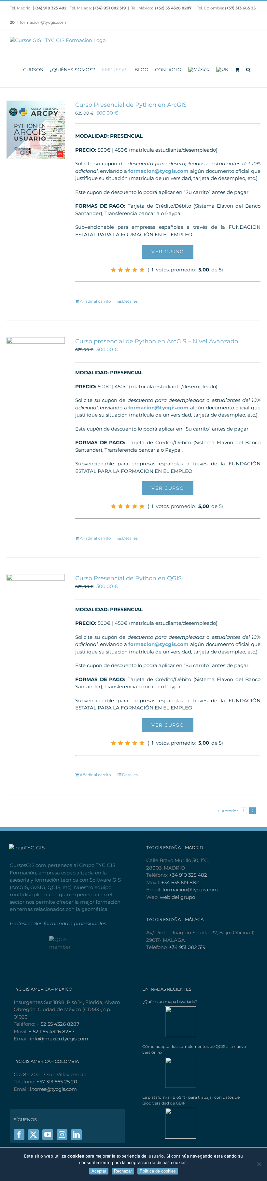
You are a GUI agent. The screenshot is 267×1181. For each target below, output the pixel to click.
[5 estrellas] (142, 270)
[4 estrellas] (135, 270)
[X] (33, 1134)
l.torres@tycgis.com (53, 1089)
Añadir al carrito (95, 301)
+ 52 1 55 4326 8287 (52, 1031)
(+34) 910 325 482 (50, 8)
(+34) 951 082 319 (109, 8)
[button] (248, 69)
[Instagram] (62, 1134)
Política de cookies (158, 1171)
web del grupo (177, 897)
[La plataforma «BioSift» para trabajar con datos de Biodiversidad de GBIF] (169, 1123)
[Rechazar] (259, 1164)
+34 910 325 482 (188, 875)
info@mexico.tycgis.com (59, 1039)
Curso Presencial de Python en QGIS (128, 578)
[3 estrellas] (127, 270)
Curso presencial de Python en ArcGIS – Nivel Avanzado (156, 341)
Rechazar (123, 1171)
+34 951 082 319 (187, 947)
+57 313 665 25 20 (56, 1081)
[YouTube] (47, 1134)
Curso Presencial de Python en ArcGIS (131, 104)
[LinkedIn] (76, 1134)
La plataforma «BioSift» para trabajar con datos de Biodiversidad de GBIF (191, 1100)
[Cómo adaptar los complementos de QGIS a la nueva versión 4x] (169, 1072)
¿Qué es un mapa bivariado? (170, 1001)
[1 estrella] (113, 270)
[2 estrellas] (120, 270)
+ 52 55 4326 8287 (57, 1024)
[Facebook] (19, 1134)
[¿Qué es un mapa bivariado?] (169, 1021)
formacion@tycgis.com (43, 22)
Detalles (130, 301)
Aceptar (98, 1171)
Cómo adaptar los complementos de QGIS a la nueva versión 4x (194, 1049)
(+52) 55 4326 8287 (173, 8)
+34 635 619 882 (180, 882)
